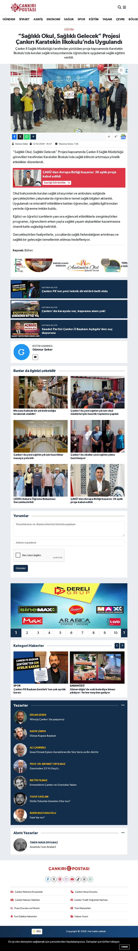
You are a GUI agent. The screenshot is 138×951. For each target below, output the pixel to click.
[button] (117, 646)
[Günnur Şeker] (21, 352)
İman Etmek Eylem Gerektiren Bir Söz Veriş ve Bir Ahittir (64, 752)
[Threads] (84, 879)
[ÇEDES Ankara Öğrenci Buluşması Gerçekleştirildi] (40, 480)
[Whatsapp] (90, 879)
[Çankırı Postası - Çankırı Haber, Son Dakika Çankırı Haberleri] (23, 8)
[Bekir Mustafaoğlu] (20, 815)
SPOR (81, 19)
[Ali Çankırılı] (20, 749)
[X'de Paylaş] (20, 137)
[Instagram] (66, 879)
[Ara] (119, 7)
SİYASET (24, 19)
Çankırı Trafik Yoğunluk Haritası (91, 900)
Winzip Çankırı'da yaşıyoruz (47, 719)
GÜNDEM (9, 19)
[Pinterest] (60, 879)
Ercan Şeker (38, 715)
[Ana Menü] (124, 7)
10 (115, 633)
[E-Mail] (35, 357)
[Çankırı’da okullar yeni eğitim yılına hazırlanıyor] (98, 436)
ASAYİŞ (38, 19)
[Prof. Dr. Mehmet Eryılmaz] (20, 766)
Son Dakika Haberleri (25, 916)
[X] (54, 879)
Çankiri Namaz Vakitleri (27, 900)
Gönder (21, 568)
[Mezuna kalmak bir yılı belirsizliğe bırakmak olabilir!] (40, 392)
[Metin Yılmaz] (20, 782)
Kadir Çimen (38, 731)
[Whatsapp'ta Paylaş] (27, 137)
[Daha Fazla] (33, 137)
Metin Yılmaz (38, 780)
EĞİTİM (93, 19)
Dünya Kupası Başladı (43, 735)
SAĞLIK (69, 19)
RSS (38, 931)
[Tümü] (123, 705)
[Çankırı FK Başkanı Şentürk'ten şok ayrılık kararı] (40, 667)
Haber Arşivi (81, 916)
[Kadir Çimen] (20, 733)
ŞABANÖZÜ (77, 685)
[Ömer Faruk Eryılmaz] (20, 844)
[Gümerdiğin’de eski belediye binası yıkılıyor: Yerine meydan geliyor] (97, 667)
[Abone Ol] (123, 136)
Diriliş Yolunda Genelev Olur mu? (50, 801)
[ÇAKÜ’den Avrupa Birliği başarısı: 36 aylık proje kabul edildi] (98, 480)
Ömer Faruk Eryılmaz (44, 842)
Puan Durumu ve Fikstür (27, 908)
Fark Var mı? (37, 817)
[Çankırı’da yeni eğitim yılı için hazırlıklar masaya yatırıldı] (40, 436)
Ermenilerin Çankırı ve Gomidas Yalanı (53, 785)
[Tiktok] (78, 879)
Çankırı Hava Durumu (86, 892)
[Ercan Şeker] (20, 717)
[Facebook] (48, 879)
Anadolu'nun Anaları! (43, 847)
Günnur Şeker (21, 144)
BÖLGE (133, 19)
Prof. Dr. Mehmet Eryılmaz (47, 764)
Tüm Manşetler (82, 908)
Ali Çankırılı (38, 747)
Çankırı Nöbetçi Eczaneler (29, 892)
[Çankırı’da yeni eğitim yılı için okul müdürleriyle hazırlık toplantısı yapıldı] (98, 392)
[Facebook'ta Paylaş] (14, 137)
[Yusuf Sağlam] (20, 799)
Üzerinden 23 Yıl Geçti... (45, 768)
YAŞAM (107, 19)
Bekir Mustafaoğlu (43, 813)
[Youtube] (72, 879)
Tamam (124, 947)
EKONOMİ (53, 19)
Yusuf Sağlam (39, 796)
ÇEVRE (120, 19)
